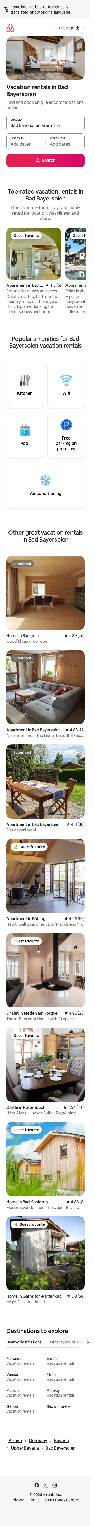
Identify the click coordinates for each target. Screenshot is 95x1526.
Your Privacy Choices (62, 1500)
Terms (34, 1500)
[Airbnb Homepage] (10, 27)
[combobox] (45, 125)
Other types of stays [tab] (68, 1342)
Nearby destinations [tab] (23, 1342)
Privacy (18, 1500)
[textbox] (26, 144)
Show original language (50, 12)
